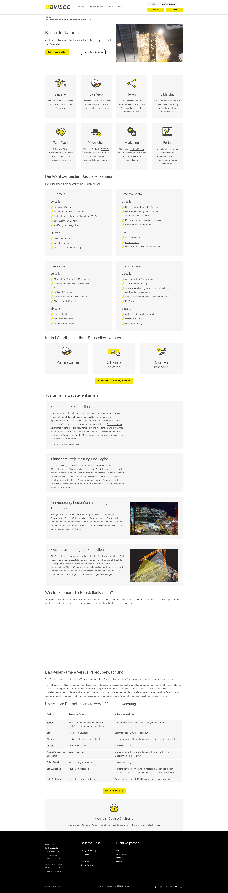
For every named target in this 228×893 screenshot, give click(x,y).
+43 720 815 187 (54, 868)
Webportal (167, 164)
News (120, 7)
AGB (82, 858)
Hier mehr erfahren (114, 791)
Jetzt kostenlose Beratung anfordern (114, 381)
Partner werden (96, 7)
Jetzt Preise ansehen (57, 52)
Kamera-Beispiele (87, 865)
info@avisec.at (55, 872)
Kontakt (174, 9)
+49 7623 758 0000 (168, 4)
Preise (110, 7)
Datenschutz (124, 886)
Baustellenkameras (71, 40)
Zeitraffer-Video (132, 242)
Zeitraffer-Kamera (62, 243)
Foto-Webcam (151, 207)
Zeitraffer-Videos (55, 105)
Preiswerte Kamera (62, 207)
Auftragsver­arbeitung (88, 851)
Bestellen (156, 9)
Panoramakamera (62, 297)
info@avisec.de (55, 852)
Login (153, 4)
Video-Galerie (75, 445)
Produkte (81, 7)
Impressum (85, 854)
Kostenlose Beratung (93, 52)
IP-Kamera (113, 484)
